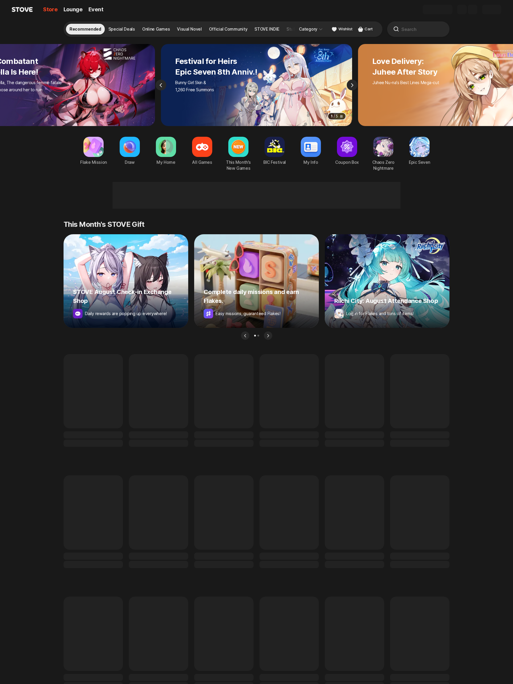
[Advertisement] (256, 195)
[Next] (352, 85)
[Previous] (161, 85)
